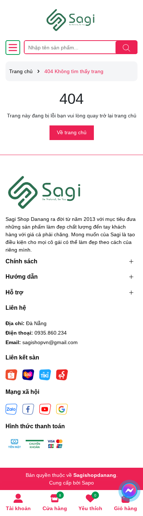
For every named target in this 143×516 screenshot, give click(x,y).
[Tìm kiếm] (126, 47)
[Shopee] (11, 374)
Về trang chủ (72, 132)
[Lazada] (28, 374)
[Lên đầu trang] (128, 472)
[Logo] (72, 20)
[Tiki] (45, 374)
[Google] (62, 409)
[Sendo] (62, 374)
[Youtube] (45, 409)
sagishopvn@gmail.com (50, 342)
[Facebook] (28, 409)
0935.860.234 (50, 333)
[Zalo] (11, 409)
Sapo (88, 483)
